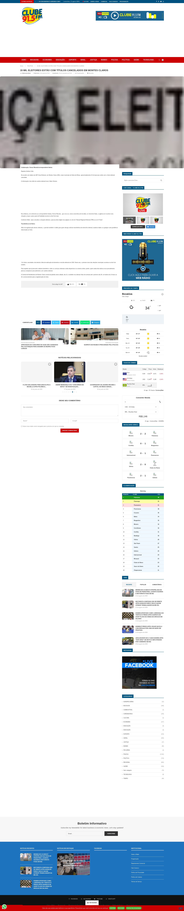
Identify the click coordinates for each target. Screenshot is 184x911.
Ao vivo (86, 1)
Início (21, 66)
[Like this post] (38, 322)
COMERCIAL (104, 1)
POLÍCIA (114, 60)
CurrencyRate (153, 421)
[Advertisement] (92, 42)
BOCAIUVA (34, 60)
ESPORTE (72, 60)
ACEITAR (112, 908)
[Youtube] (161, 1)
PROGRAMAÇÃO (124, 1)
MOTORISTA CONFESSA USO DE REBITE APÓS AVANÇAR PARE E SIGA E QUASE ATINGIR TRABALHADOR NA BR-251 (149, 603)
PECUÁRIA (143, 750)
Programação (135, 859)
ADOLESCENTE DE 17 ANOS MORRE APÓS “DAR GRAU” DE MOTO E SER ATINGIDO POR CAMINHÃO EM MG (149, 639)
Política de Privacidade (137, 872)
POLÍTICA (126, 60)
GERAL (83, 60)
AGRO (24, 60)
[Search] (159, 60)
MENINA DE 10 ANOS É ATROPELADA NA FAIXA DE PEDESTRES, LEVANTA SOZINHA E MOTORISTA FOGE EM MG (149, 591)
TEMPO (143, 778)
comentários (157, 584)
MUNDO (104, 60)
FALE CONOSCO (113, 1)
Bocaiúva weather (143, 356)
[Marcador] (49, 364)
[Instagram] (158, 1)
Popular (143, 584)
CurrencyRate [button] (159, 390)
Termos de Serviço (136, 881)
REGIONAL (143, 762)
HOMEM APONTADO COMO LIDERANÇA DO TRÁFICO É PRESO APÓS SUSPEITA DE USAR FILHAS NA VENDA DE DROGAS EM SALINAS (150, 615)
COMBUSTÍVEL (143, 710)
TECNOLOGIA (148, 60)
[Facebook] (156, 1)
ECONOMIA (47, 60)
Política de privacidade (134, 908)
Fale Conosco (135, 868)
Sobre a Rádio (94, 1)
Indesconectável (26, 73)
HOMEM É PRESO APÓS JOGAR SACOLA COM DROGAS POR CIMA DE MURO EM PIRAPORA (149, 628)
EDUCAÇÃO (60, 60)
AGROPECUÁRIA (143, 701)
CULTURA (143, 718)
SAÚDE (136, 60)
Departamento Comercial (138, 863)
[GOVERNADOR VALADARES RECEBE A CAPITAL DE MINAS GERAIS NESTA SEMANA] (69, 372)
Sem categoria (143, 770)
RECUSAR (121, 908)
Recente (129, 584)
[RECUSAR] (181, 908)
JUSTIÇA (93, 60)
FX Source (152, 390)
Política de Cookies (136, 877)
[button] (35, 1)
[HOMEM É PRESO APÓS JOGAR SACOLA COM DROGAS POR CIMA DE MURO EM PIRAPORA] (128, 629)
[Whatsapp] (163, 1)
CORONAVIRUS (143, 714)
